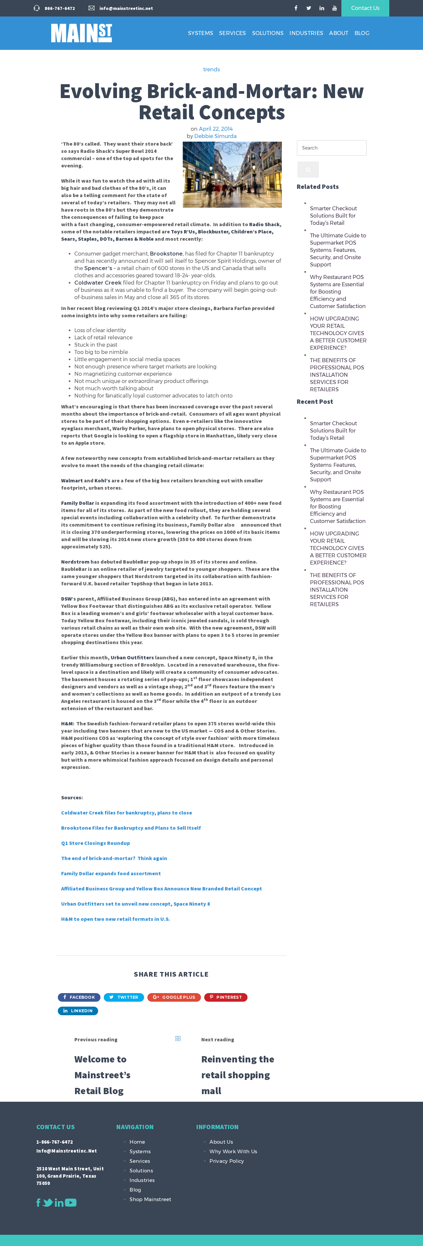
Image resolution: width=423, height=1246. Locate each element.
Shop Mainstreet (151, 1199)
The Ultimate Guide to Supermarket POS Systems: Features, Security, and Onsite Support (338, 250)
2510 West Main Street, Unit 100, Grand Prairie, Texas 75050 (70, 1175)
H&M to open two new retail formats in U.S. (115, 919)
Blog (362, 33)
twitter (127, 997)
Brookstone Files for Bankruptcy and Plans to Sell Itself (131, 827)
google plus (178, 997)
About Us (221, 1142)
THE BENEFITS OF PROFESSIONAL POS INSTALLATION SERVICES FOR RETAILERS (337, 375)
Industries (306, 33)
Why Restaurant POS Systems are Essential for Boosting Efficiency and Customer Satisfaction (338, 291)
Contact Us (365, 8)
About (339, 33)
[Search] (308, 169)
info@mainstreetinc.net (66, 1151)
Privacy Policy (227, 1161)
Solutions (268, 33)
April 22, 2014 (216, 129)
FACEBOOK (81, 997)
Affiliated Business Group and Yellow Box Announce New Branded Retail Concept (161, 888)
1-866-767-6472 (54, 1142)
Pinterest (228, 997)
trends (211, 69)
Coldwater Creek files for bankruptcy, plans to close (126, 812)
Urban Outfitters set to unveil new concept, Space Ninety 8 (135, 903)
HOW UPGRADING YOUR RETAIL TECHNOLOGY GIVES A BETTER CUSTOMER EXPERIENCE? (338, 333)
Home (137, 1142)
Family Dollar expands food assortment (111, 873)
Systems (200, 33)
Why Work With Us (233, 1151)
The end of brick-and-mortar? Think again (114, 858)
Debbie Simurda (215, 136)
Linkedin (81, 1010)
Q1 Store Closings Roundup (95, 843)
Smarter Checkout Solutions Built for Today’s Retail (333, 215)
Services (232, 33)
